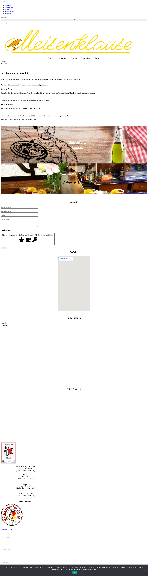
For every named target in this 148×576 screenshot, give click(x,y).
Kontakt (8, 13)
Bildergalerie (9, 11)
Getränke (8, 9)
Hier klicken (78, 147)
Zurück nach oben (7, 529)
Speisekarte (9, 7)
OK (75, 573)
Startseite (8, 5)
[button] (74, 62)
